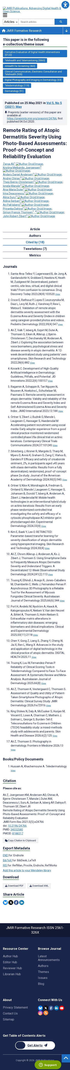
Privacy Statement (15, 1007)
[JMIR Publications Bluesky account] (40, 1008)
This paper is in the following (26, 42)
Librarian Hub (12, 974)
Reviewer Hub (12, 968)
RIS (5, 865)
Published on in (33, 105)
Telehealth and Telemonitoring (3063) (25, 60)
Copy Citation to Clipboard (21, 840)
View (57, 294)
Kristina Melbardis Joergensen (22, 167)
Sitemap (8, 1019)
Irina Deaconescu (14, 193)
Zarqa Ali (9, 163)
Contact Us (10, 1013)
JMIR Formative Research (23, 31)
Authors (43, 966)
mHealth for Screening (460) (20, 66)
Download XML (40, 885)
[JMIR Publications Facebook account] (51, 1008)
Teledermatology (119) (17, 85)
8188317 (17, 833)
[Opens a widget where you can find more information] (47, 1065)
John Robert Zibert (15, 216)
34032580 (16, 829)
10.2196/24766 (17, 825)
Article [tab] (35, 229)
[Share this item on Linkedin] (21, 902)
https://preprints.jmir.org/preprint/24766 (32, 118)
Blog (41, 984)
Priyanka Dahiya (13, 208)
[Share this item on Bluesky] (5, 902)
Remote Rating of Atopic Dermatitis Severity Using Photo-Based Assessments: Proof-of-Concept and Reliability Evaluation (35, 143)
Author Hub (10, 956)
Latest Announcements (49, 958)
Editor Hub (10, 962)
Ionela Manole (12, 185)
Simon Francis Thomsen (19, 212)
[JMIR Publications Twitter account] (45, 1008)
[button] (65, 4)
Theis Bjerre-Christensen (19, 182)
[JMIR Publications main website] (35, 10)
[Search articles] (61, 22)
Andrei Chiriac (12, 178)
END (6, 855)
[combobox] (36, 22)
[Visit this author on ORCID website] (29, 163)
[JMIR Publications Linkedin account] (56, 1008)
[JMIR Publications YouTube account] (61, 1008)
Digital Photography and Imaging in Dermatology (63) (33, 80)
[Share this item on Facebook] (16, 902)
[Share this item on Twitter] (10, 902)
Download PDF (15, 885)
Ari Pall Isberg (12, 204)
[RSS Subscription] (45, 1012)
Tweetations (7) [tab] (35, 249)
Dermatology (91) (14, 91)
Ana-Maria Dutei (13, 189)
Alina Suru (10, 197)
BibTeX (7, 860)
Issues (42, 978)
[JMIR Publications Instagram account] (40, 1012)
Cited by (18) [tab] (35, 242)
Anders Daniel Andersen (18, 174)
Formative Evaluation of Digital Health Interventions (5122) (32, 53)
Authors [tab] (35, 236)
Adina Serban (12, 200)
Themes (43, 972)
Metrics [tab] (35, 255)
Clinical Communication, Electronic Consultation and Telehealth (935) (33, 73)
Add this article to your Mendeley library (27, 870)
